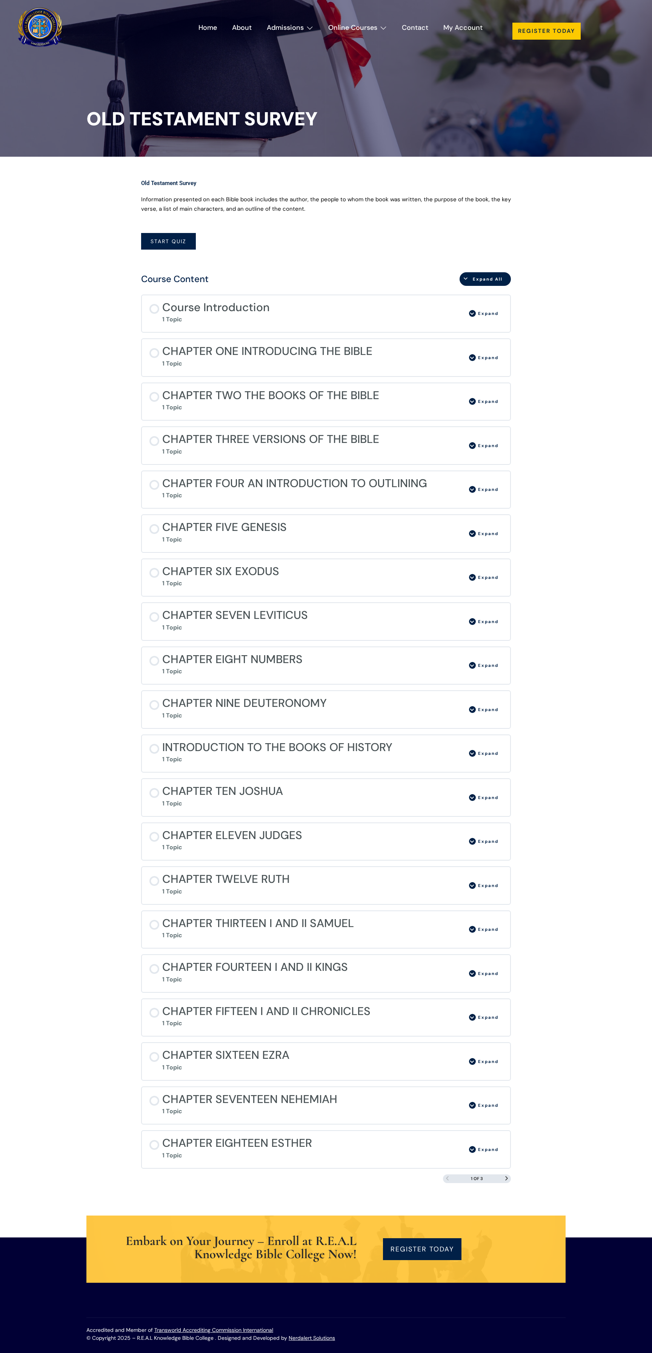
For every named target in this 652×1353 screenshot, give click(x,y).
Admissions (285, 27)
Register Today (546, 31)
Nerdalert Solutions (312, 1337)
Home (207, 27)
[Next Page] (506, 1178)
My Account (463, 27)
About (242, 27)
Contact (415, 27)
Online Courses (352, 27)
